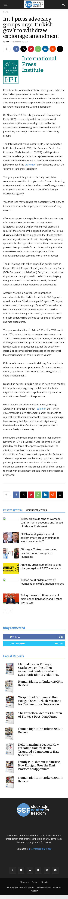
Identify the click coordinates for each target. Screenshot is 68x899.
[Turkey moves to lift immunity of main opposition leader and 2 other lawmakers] (11, 598)
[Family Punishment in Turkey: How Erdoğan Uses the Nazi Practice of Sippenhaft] (9, 766)
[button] (5, 4)
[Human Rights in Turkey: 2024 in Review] (9, 733)
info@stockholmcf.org (40, 848)
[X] (23, 49)
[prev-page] (5, 611)
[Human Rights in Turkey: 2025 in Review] (9, 686)
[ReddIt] (52, 49)
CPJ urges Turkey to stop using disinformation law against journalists (39, 553)
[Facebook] (16, 49)
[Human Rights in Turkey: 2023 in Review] (9, 782)
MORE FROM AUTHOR (36, 510)
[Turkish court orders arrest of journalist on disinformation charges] (11, 583)
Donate (44, 882)
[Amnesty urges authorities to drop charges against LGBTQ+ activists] (11, 568)
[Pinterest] (31, 49)
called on (41, 408)
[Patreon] (38, 870)
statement (30, 164)
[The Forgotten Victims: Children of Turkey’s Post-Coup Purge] (9, 717)
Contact (34, 882)
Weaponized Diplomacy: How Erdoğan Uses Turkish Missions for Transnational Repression (39, 701)
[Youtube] (55, 870)
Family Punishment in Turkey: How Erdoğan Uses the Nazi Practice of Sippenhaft (39, 765)
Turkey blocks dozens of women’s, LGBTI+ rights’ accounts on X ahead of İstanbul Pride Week (42, 522)
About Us (24, 882)
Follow (59, 643)
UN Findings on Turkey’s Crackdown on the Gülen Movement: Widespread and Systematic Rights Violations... (38, 670)
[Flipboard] (21, 870)
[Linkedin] (45, 49)
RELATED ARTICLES (12, 510)
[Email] (60, 49)
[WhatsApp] (38, 49)
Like (61, 637)
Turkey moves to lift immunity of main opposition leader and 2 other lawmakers (41, 599)
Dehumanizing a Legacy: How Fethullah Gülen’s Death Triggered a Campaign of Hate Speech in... (38, 750)
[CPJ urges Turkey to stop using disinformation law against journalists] (11, 553)
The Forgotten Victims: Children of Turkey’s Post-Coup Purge (40, 714)
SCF (7, 41)
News (5, 12)
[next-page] (10, 611)
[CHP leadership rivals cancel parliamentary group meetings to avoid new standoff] (11, 537)
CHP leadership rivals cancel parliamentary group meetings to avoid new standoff (40, 538)
